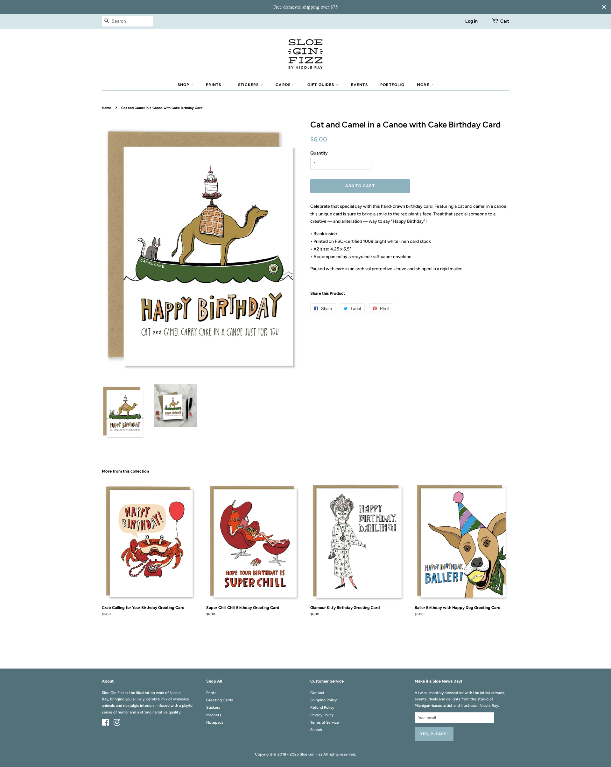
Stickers (249, 85)
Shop (184, 85)
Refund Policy (322, 707)
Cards (284, 85)
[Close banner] (604, 7)
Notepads (214, 722)
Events (359, 85)
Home (106, 108)
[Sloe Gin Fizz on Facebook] (105, 724)
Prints (214, 85)
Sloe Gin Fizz (311, 754)
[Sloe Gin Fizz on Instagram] (116, 724)
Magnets (213, 715)
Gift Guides (321, 85)
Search (316, 729)
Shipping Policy (323, 700)
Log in (471, 21)
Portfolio (392, 85)
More (424, 85)
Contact (317, 693)
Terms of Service (324, 722)
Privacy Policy (322, 715)
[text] (305, 7)
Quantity (319, 153)
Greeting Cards (219, 700)
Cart (504, 21)
